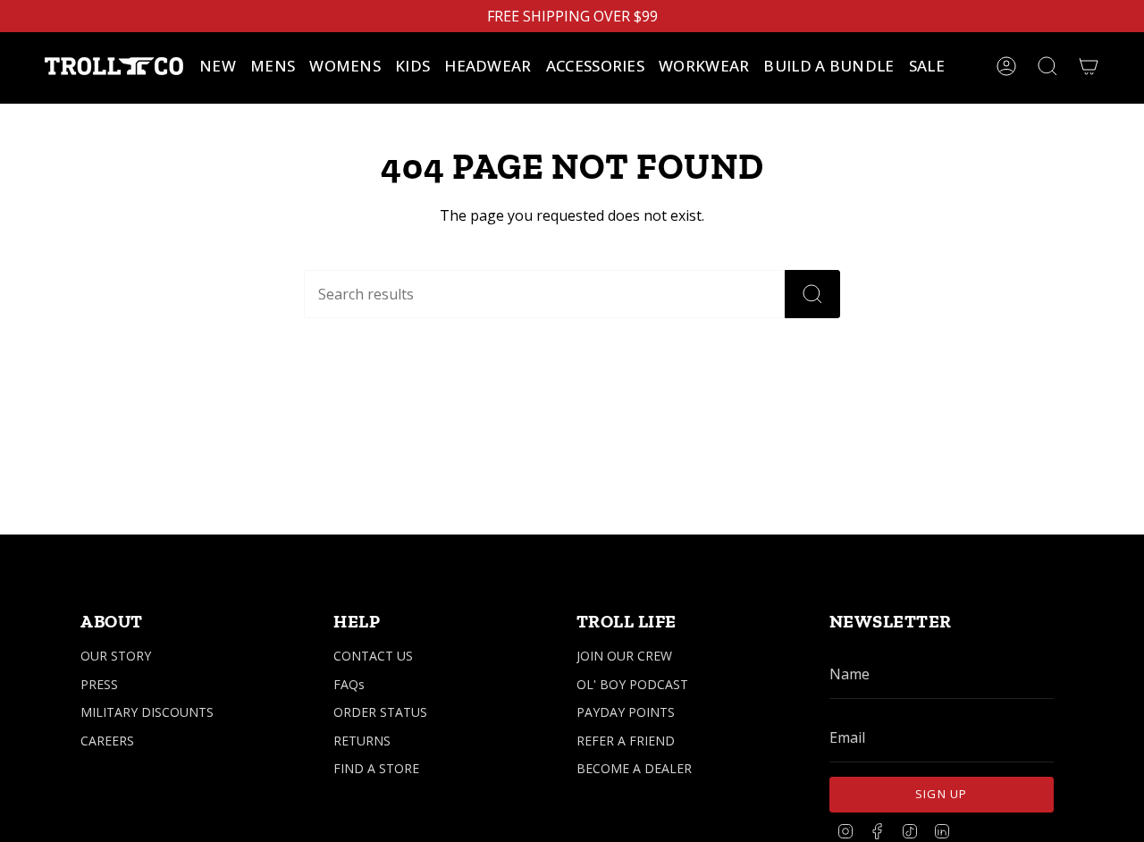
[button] (272, 66)
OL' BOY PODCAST (632, 684)
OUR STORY (115, 655)
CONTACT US (373, 655)
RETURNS (362, 740)
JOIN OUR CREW (624, 655)
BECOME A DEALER (634, 768)
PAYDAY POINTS (625, 711)
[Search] (812, 294)
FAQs (349, 684)
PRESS (99, 684)
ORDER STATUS (380, 711)
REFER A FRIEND (625, 740)
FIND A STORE (376, 768)
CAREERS (107, 740)
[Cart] (1088, 66)
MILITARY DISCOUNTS (147, 711)
